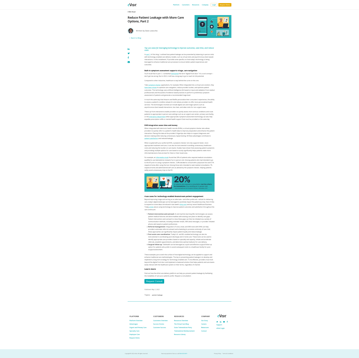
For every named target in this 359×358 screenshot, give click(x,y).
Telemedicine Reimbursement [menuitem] (184, 331)
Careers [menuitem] (204, 324)
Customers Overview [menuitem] (160, 320)
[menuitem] (214, 5)
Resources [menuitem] (195, 5)
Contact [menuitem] (204, 331)
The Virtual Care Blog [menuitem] (181, 324)
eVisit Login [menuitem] (220, 328)
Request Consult (154, 281)
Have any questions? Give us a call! (174, 353)
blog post (183, 204)
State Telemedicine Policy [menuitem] (183, 327)
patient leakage (157, 295)
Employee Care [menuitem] (134, 334)
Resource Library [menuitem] (180, 334)
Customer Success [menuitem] (159, 327)
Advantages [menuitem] (133, 324)
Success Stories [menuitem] (158, 324)
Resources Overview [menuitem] (181, 320)
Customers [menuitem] (186, 5)
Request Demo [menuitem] (134, 338)
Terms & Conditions (228, 353)
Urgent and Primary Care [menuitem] (137, 327)
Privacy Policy (217, 353)
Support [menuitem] (219, 325)
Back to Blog (136, 38)
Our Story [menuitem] (204, 320)
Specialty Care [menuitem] (134, 331)
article (151, 207)
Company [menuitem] (205, 5)
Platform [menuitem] (176, 5)
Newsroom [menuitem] (205, 327)
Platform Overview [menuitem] (135, 320)
